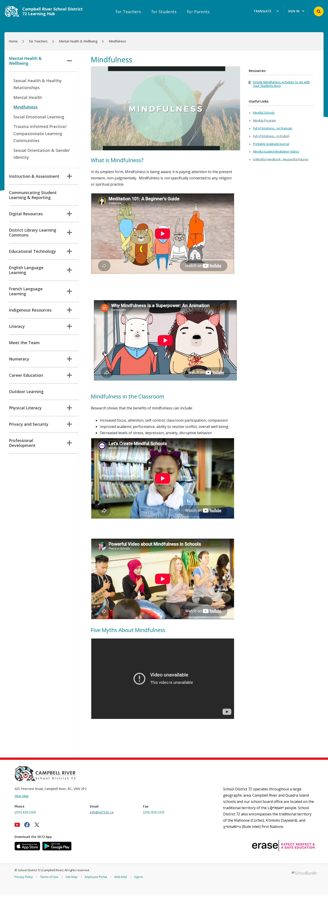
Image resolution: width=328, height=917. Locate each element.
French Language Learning (26, 291)
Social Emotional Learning (38, 116)
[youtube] (17, 824)
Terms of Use (49, 877)
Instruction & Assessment (34, 176)
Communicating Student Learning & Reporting (33, 195)
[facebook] (27, 824)
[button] (319, 11)
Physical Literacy (25, 407)
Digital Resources (26, 213)
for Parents (198, 11)
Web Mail (120, 877)
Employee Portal (96, 877)
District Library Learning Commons (32, 232)
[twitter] (36, 824)
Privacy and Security (28, 424)
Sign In (138, 877)
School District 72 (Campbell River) (40, 870)
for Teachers (128, 11)
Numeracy (19, 359)
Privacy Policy (24, 877)
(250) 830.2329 (153, 812)
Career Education (26, 375)
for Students (164, 11)
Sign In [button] (293, 11)
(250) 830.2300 (25, 812)
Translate (262, 11)
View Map (22, 796)
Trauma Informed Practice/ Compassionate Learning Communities (40, 133)
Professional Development (22, 443)
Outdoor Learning (26, 391)
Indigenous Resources (30, 310)
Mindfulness (25, 107)
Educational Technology (32, 251)
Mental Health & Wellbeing (25, 61)
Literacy (17, 326)
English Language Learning (26, 270)
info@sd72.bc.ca (101, 812)
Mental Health (27, 97)
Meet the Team (24, 342)
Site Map (71, 877)
